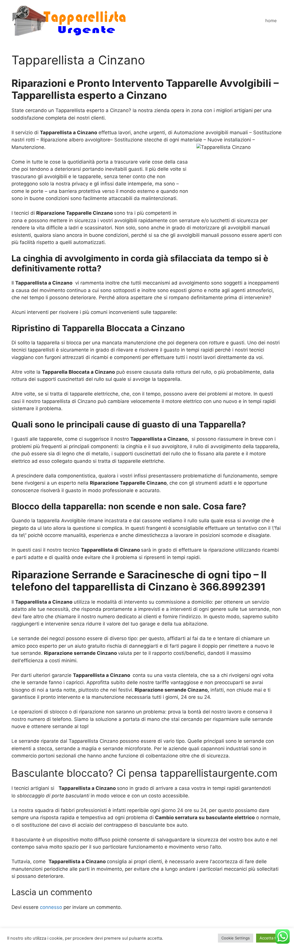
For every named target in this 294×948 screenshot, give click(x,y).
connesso (51, 907)
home (271, 20)
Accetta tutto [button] (271, 938)
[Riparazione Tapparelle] (69, 20)
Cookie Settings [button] (235, 938)
